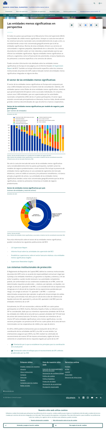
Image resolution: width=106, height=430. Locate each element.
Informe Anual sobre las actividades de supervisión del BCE (32, 251)
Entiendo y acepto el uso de (28, 425)
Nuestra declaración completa (40, 420)
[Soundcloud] (96, 397)
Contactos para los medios (29, 383)
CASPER (67, 372)
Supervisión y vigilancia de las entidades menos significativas (39, 15)
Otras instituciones (26, 372)
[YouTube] (92, 397)
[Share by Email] (96, 25)
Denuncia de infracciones (73, 377)
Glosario (23, 369)
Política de (49, 376)
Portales (67, 367)
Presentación (8, 11)
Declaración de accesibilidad (52, 384)
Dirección (23, 377)
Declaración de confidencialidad (53, 373)
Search (94, 3)
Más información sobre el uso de (65, 420)
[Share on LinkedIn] (91, 25)
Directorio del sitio (9, 391)
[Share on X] (80, 25)
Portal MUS (68, 375)
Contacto (23, 375)
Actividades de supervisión (39, 11)
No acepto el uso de (78, 425)
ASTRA (67, 369)
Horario (22, 380)
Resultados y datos (55, 11)
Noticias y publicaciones (69, 11)
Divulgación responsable (51, 387)
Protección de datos (49, 381)
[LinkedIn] (83, 397)
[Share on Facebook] (85, 25)
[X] (79, 397)
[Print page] (71, 25)
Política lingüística (48, 379)
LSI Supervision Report (19, 248)
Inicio (4, 15)
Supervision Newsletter (19, 262)
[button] (97, 3)
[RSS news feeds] (101, 397)
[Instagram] (88, 397)
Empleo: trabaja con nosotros (30, 367)
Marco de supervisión (22, 11)
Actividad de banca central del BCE (89, 11)
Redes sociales (25, 385)
